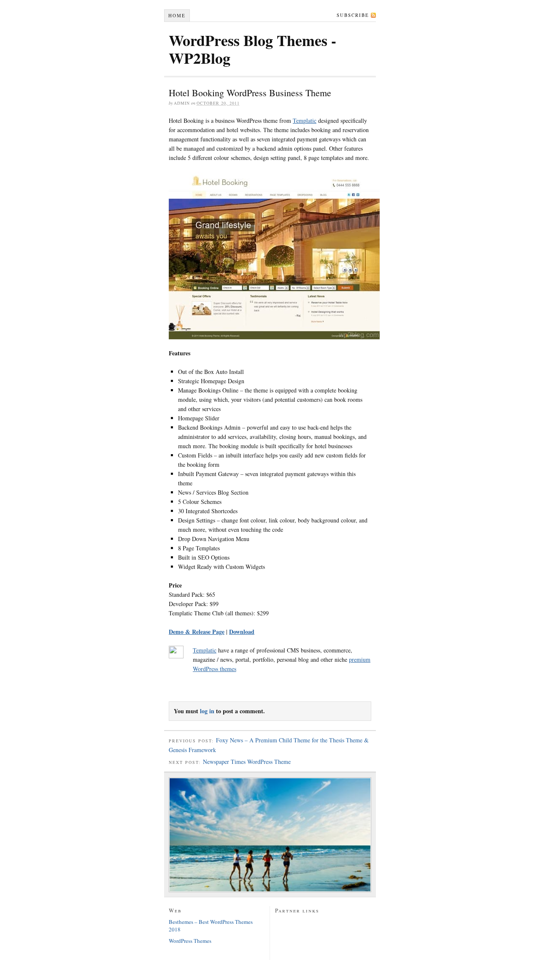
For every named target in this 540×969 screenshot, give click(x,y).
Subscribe (353, 15)
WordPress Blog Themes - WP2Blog (252, 49)
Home (177, 15)
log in (207, 710)
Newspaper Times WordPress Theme (247, 762)
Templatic (304, 120)
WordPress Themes (190, 941)
